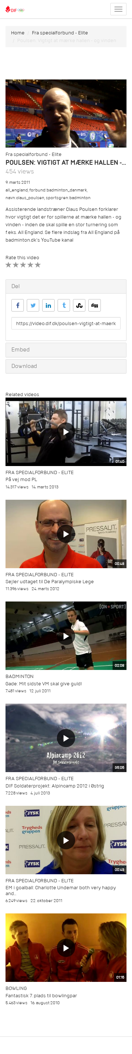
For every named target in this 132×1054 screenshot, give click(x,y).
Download (24, 366)
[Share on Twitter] (33, 305)
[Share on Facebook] (17, 305)
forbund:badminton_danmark (58, 190)
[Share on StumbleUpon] (79, 305)
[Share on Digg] (94, 305)
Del (15, 286)
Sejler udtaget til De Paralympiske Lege (50, 581)
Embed (20, 350)
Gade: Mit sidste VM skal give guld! (44, 683)
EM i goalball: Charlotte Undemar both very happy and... (61, 890)
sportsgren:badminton (68, 198)
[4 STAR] (30, 265)
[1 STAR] (9, 265)
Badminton (20, 676)
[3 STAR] (23, 265)
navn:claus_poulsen (25, 198)
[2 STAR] (16, 265)
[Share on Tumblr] (64, 305)
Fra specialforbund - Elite (60, 32)
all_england (17, 190)
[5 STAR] (38, 265)
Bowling (16, 988)
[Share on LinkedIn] (48, 305)
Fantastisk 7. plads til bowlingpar (41, 995)
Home (18, 32)
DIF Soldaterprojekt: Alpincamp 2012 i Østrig (55, 785)
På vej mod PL (21, 479)
